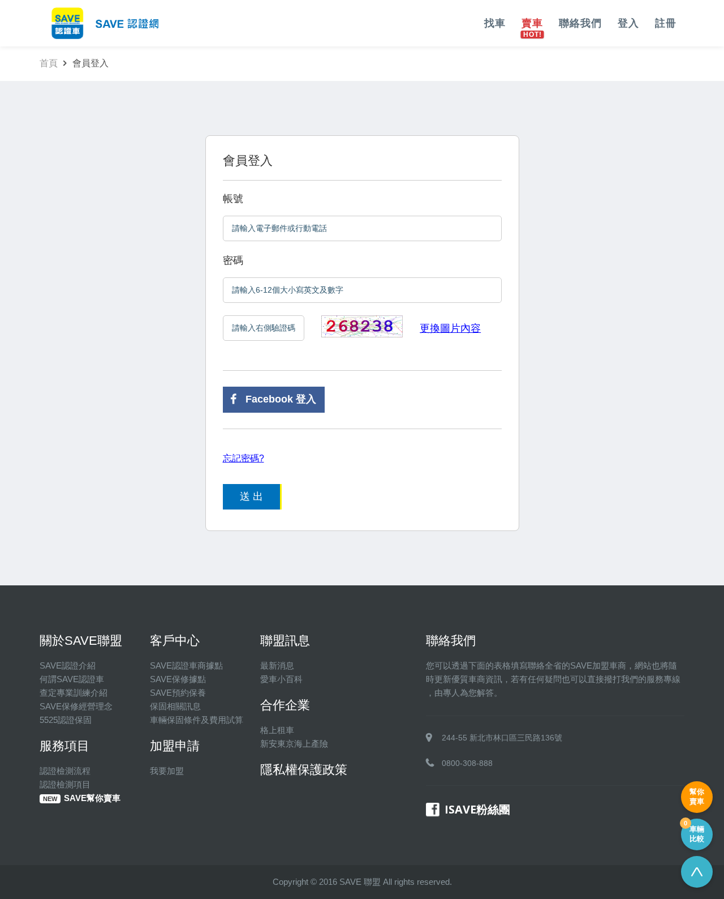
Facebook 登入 (280, 399)
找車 (495, 23)
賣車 (532, 23)
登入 (628, 23)
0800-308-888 (467, 763)
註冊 (665, 23)
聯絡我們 (580, 23)
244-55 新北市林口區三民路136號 (502, 737)
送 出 (251, 496)
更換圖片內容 (450, 328)
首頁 (49, 63)
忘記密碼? (243, 458)
